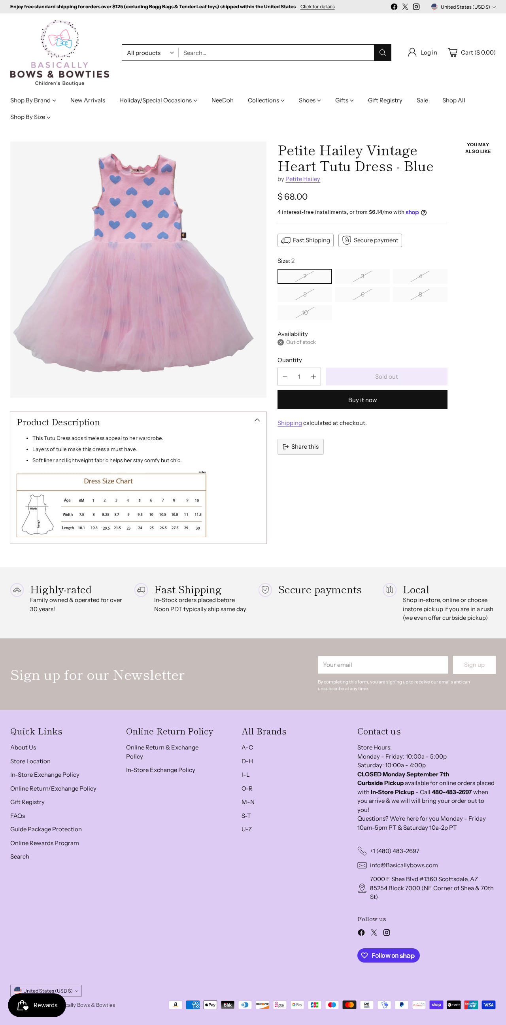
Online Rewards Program (44, 843)
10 (305, 312)
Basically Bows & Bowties (85, 1005)
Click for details (317, 6)
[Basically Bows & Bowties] (59, 53)
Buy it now (362, 400)
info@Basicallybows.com (404, 865)
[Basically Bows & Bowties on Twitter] (405, 8)
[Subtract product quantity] (285, 376)
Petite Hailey (302, 179)
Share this (305, 446)
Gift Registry (27, 802)
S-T (246, 815)
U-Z (247, 829)
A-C (247, 747)
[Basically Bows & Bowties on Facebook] (394, 8)
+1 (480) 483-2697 (394, 851)
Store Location (30, 761)
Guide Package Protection (46, 829)
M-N (248, 802)
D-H (247, 761)
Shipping (290, 423)
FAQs (17, 815)
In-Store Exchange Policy (44, 774)
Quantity (290, 360)
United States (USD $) (465, 7)
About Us (23, 747)
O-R (247, 788)
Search (19, 856)
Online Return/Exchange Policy (53, 788)
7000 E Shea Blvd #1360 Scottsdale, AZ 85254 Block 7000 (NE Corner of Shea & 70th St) (432, 887)
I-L (246, 774)
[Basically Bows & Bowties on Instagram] (416, 8)
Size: (286, 260)
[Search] (382, 52)
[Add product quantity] (313, 376)
